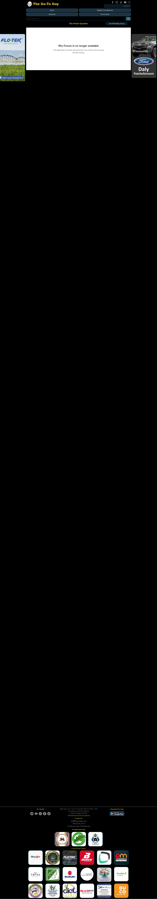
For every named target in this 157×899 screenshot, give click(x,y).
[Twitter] (31, 813)
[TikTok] (121, 2)
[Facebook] (112, 2)
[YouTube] (125, 2)
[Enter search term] (128, 18)
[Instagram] (116, 2)
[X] (129, 2)
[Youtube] (36, 813)
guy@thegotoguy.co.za (79, 821)
